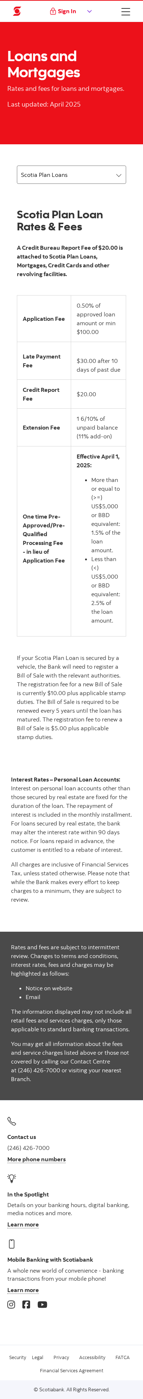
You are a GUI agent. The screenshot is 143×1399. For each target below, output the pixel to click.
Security (17, 1357)
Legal (37, 1357)
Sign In (67, 11)
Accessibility (92, 1357)
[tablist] (71, 175)
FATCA (122, 1357)
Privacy (61, 1357)
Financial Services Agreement (71, 1370)
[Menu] (125, 11)
